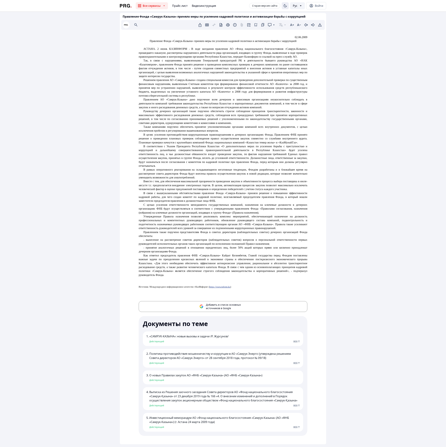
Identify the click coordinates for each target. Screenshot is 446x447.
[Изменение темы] (285, 5)
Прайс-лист (180, 6)
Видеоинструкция (204, 6)
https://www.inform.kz (219, 286)
